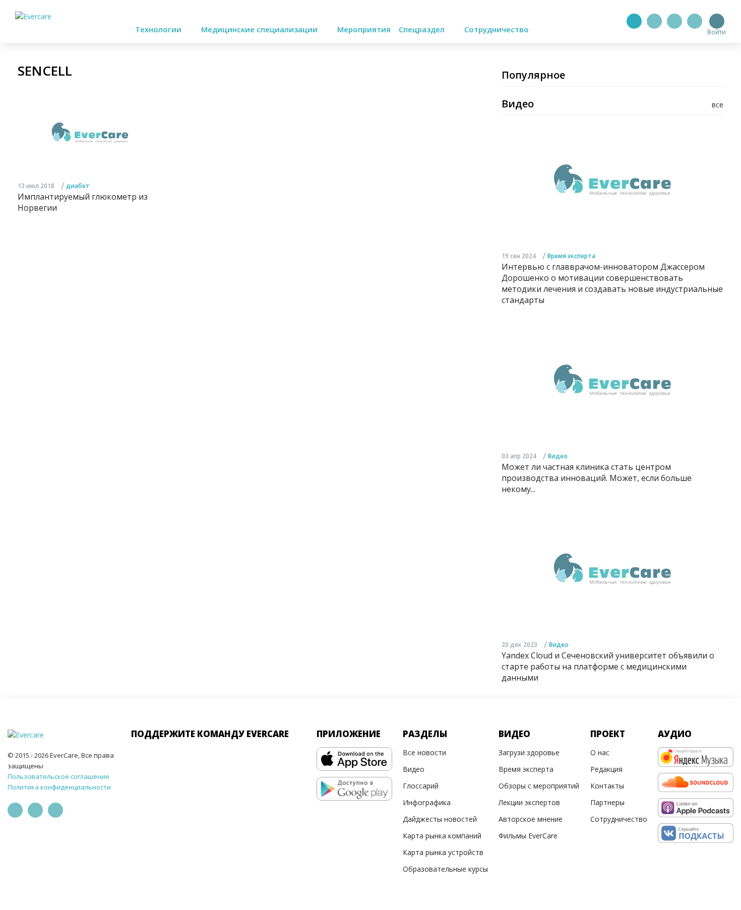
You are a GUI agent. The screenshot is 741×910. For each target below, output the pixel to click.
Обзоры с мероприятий (539, 786)
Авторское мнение (531, 819)
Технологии (159, 29)
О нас (599, 752)
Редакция (606, 769)
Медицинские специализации (260, 29)
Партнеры (607, 802)
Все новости (424, 752)
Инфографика (427, 802)
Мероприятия (364, 29)
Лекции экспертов (529, 802)
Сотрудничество (496, 29)
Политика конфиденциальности (59, 787)
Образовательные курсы (445, 869)
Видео (558, 456)
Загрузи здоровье (529, 752)
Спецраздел (423, 29)
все (717, 104)
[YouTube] (694, 21)
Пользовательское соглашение (58, 776)
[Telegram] (654, 21)
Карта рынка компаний (442, 835)
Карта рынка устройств (443, 852)
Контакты (607, 786)
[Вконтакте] (674, 21)
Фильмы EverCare (528, 835)
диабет (78, 185)
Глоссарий (421, 786)
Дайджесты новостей (440, 819)
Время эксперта (571, 256)
